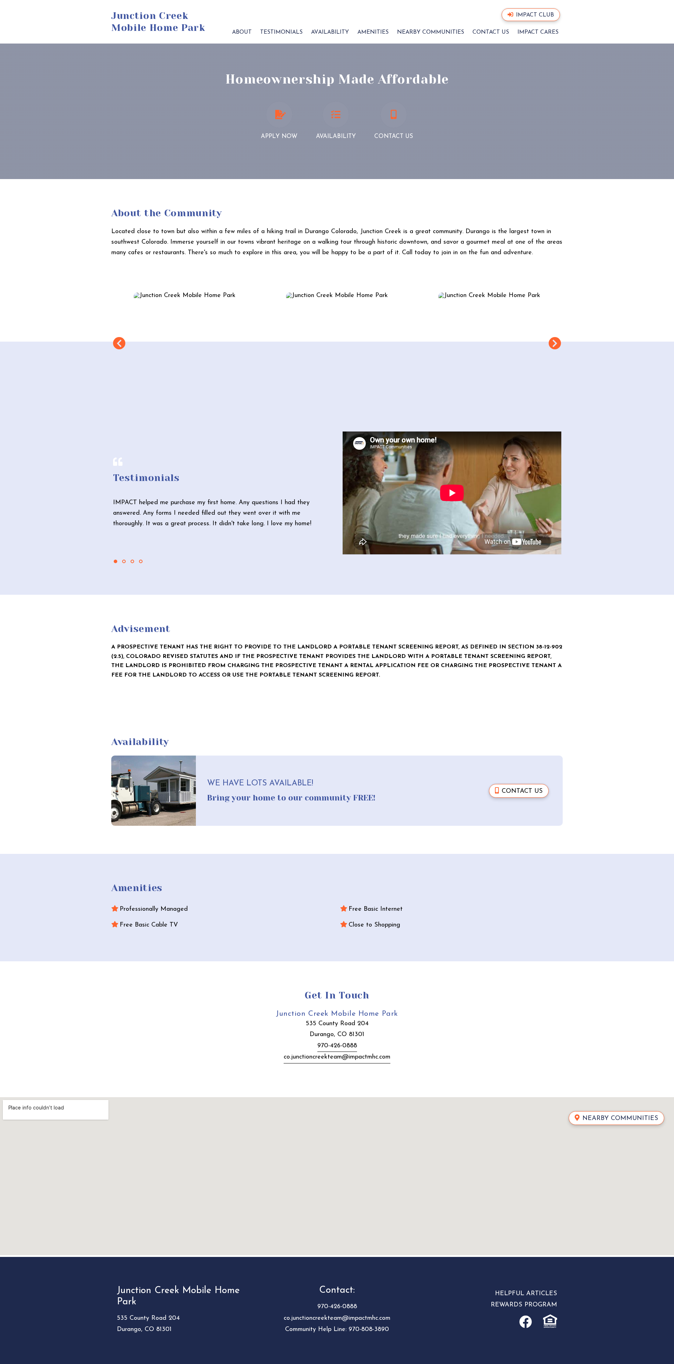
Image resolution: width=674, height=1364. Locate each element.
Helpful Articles (526, 1294)
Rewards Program (524, 1305)
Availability (330, 32)
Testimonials (281, 32)
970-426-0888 (337, 1046)
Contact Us (491, 32)
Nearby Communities (430, 32)
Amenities (373, 32)
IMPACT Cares (538, 32)
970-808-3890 (369, 1329)
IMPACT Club (535, 15)
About (242, 32)
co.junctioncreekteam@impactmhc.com (337, 1057)
